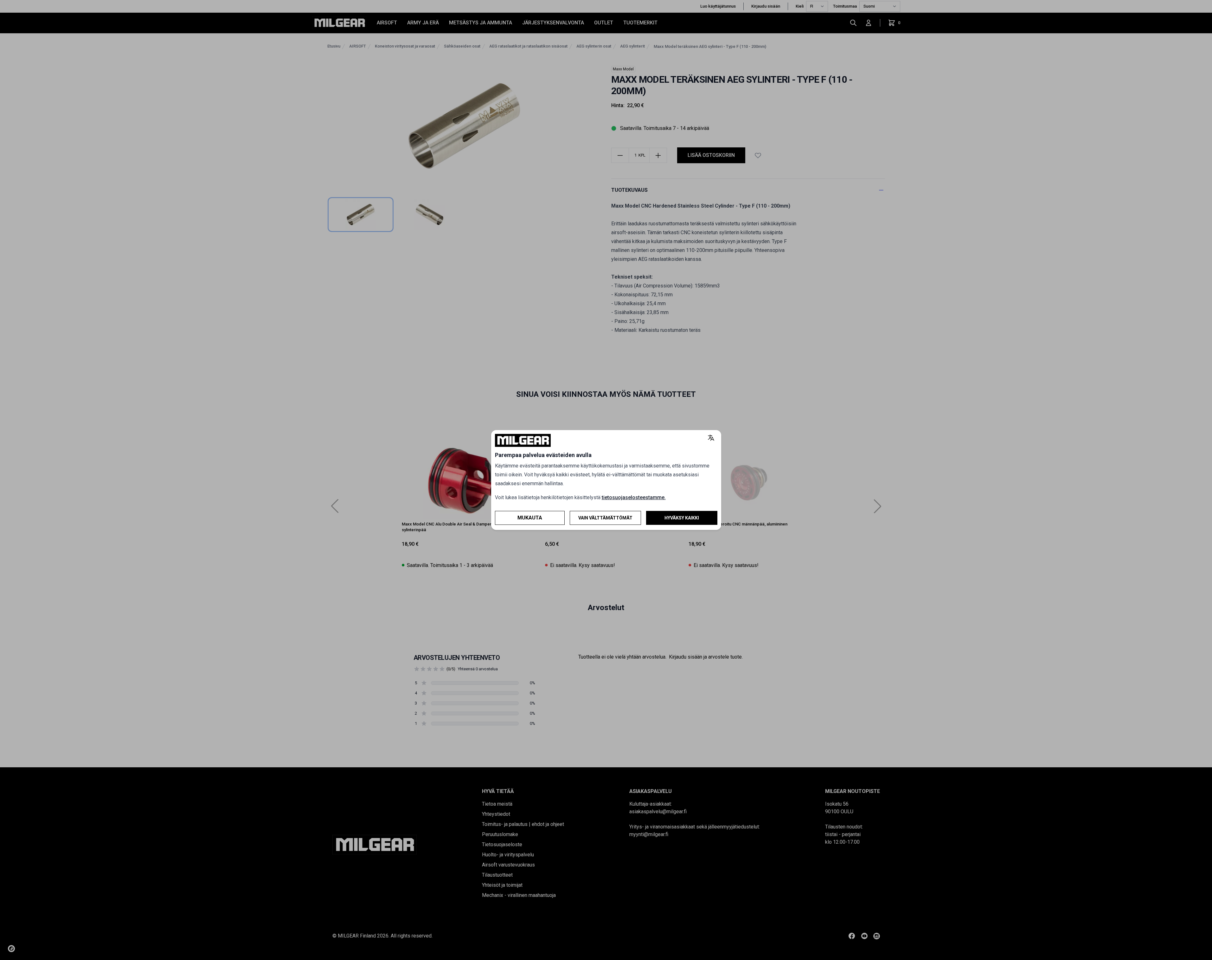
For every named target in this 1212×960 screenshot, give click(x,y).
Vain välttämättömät (605, 517)
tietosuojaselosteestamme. (634, 497)
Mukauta (529, 518)
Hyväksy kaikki (681, 517)
